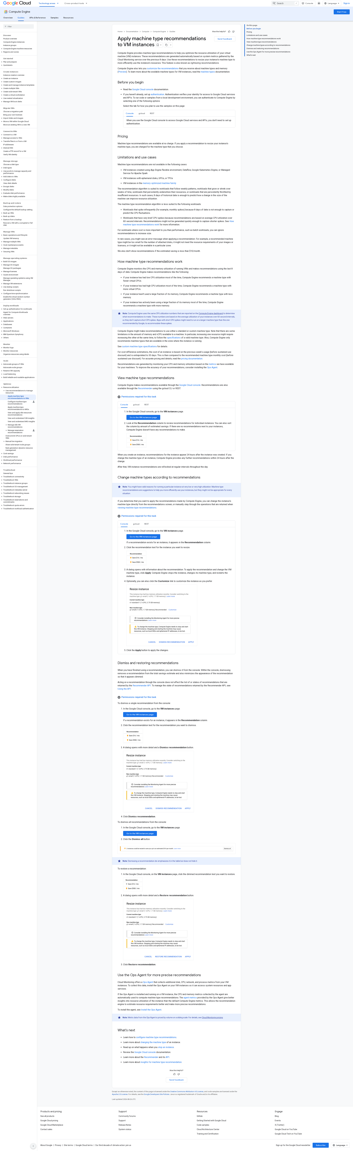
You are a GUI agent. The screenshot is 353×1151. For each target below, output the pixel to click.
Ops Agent (212, 367)
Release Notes (125, 1125)
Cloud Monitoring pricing (212, 1017)
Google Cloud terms (84, 1145)
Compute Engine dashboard (211, 313)
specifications (174, 337)
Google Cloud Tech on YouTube (288, 1134)
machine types (208, 71)
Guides (21, 17)
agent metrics (190, 997)
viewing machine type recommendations (137, 507)
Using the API (124, 689)
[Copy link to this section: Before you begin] (146, 82)
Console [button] (130, 113)
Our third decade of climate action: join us (113, 1145)
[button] (18, 48)
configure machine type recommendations (156, 1037)
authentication (157, 94)
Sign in (346, 3)
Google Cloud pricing (49, 1120)
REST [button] (152, 113)
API (167, 1057)
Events (278, 1120)
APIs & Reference (37, 17)
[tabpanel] (179, 122)
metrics (212, 364)
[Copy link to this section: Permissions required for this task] (159, 396)
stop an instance (166, 1047)
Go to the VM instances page (143, 417)
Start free (341, 12)
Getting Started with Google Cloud (211, 1120)
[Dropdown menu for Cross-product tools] (87, 3)
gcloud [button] (142, 113)
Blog (277, 1116)
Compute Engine (19, 12)
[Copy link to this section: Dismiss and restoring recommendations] (181, 663)
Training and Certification (208, 1134)
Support (122, 1120)
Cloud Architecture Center (208, 1129)
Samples (54, 17)
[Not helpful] (233, 32)
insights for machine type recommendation (161, 1062)
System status (125, 1129)
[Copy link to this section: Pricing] (130, 136)
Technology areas (47, 3)
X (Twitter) (279, 1125)
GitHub (200, 1116)
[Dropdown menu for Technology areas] (58, 3)
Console (309, 3)
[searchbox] (18, 26)
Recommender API (142, 685)
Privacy (58, 1145)
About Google (46, 1145)
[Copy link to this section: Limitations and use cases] (159, 157)
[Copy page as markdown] (166, 45)
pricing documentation (191, 358)
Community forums (127, 1116)
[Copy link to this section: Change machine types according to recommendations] (203, 477)
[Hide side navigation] (33, 1146)
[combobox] (285, 3)
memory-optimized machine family (159, 183)
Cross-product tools (74, 3)
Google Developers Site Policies (156, 1094)
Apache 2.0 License (120, 1094)
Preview (122, 71)
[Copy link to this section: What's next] (138, 1030)
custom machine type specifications (139, 346)
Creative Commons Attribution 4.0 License (186, 1091)
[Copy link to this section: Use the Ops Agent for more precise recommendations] (203, 975)
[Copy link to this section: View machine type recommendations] (177, 378)
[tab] (129, 113)
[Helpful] (229, 32)
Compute (145, 31)
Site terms (68, 1145)
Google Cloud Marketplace (51, 1125)
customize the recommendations (163, 68)
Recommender (145, 388)
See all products (47, 1116)
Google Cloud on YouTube (286, 1129)
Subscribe (320, 1145)
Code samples (203, 1125)
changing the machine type (153, 1042)
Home (120, 31)
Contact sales (46, 1129)
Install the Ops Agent (151, 1009)
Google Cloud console (142, 89)
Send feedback (225, 39)
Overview (8, 17)
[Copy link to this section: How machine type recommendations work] (185, 262)
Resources (68, 17)
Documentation (132, 31)
